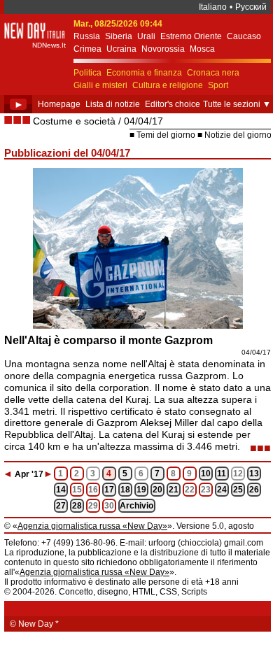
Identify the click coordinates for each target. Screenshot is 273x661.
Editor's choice (172, 104)
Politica (88, 73)
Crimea (88, 49)
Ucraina (121, 49)
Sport (218, 85)
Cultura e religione (167, 85)
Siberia (118, 36)
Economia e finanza (144, 73)
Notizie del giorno (238, 135)
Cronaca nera (213, 73)
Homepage (59, 104)
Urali (146, 36)
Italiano (213, 7)
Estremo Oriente (191, 36)
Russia (87, 36)
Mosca (202, 49)
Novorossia (163, 49)
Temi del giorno (165, 135)
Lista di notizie (112, 104)
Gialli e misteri (100, 85)
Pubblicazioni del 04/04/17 (67, 153)
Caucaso (244, 36)
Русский (251, 7)
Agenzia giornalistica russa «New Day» (92, 526)
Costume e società (74, 121)
